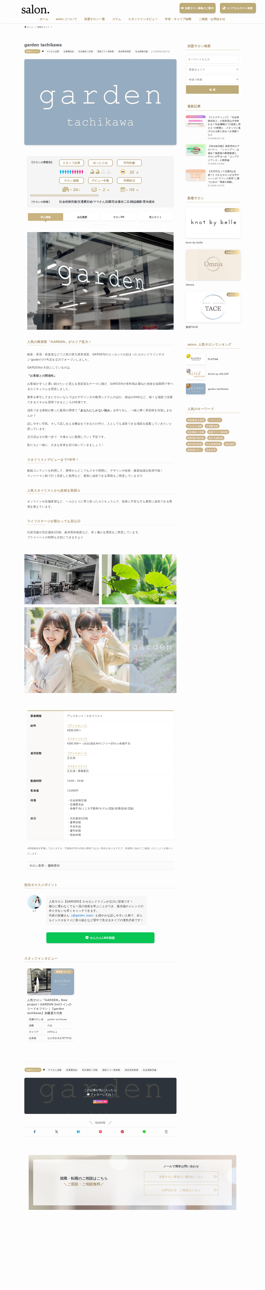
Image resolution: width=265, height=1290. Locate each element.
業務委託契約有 (195, 438)
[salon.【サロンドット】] (35, 9)
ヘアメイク (215, 420)
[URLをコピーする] (166, 1132)
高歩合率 (211, 450)
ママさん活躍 (53, 51)
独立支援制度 (216, 438)
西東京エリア (32, 51)
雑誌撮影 (230, 444)
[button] (34, 1132)
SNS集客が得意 (195, 420)
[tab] (45, 217)
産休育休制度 (124, 51)
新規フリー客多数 (106, 51)
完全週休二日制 (85, 51)
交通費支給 (69, 51)
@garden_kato (82, 915)
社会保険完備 (141, 51)
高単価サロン (194, 450)
